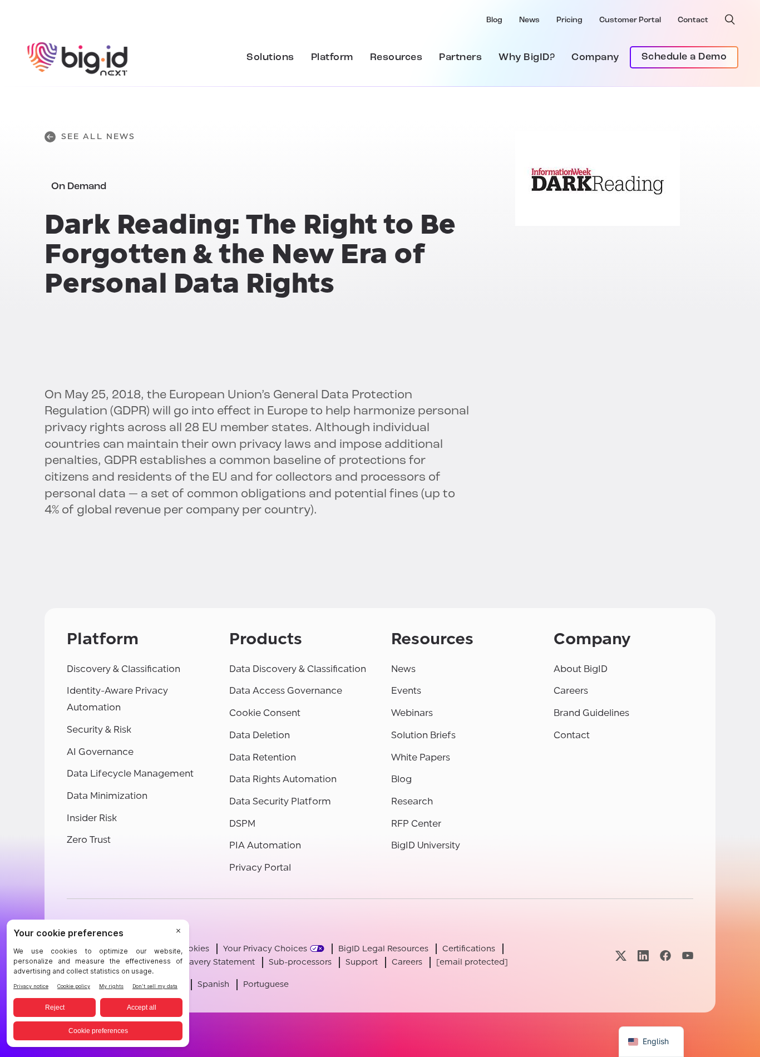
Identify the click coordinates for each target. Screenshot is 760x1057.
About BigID (581, 669)
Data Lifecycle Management (130, 773)
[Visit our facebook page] (665, 955)
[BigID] (78, 57)
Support (362, 962)
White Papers (420, 757)
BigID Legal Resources (383, 949)
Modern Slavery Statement (202, 962)
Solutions (270, 58)
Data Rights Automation (283, 779)
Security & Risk (99, 729)
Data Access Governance (285, 690)
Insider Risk (92, 818)
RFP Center (416, 823)
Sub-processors (300, 962)
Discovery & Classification (123, 669)
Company (595, 58)
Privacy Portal (260, 867)
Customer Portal (630, 20)
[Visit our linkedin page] (643, 955)
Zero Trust (89, 839)
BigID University (425, 845)
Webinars (412, 713)
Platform (332, 58)
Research (412, 801)
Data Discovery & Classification (297, 669)
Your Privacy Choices (265, 949)
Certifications (468, 949)
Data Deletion (259, 735)
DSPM (242, 823)
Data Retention (262, 757)
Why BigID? (527, 58)
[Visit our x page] (620, 955)
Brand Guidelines (591, 713)
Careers (571, 690)
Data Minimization (107, 796)
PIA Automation (265, 845)
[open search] (730, 19)
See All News (98, 136)
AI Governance (100, 752)
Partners (460, 58)
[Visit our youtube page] (687, 955)
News (529, 20)
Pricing (569, 20)
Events (406, 690)
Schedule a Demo (684, 57)
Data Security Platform (280, 801)
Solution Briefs (423, 735)
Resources (396, 58)
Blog (494, 20)
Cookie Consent (264, 713)
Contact (693, 20)
